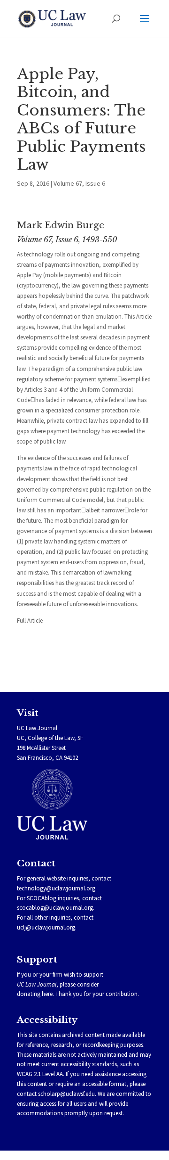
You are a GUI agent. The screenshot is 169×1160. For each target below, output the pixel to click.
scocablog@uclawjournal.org (55, 908)
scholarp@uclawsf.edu (66, 1094)
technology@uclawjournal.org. (57, 888)
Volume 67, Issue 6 (79, 183)
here (47, 994)
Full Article (30, 621)
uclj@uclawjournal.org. (47, 927)
